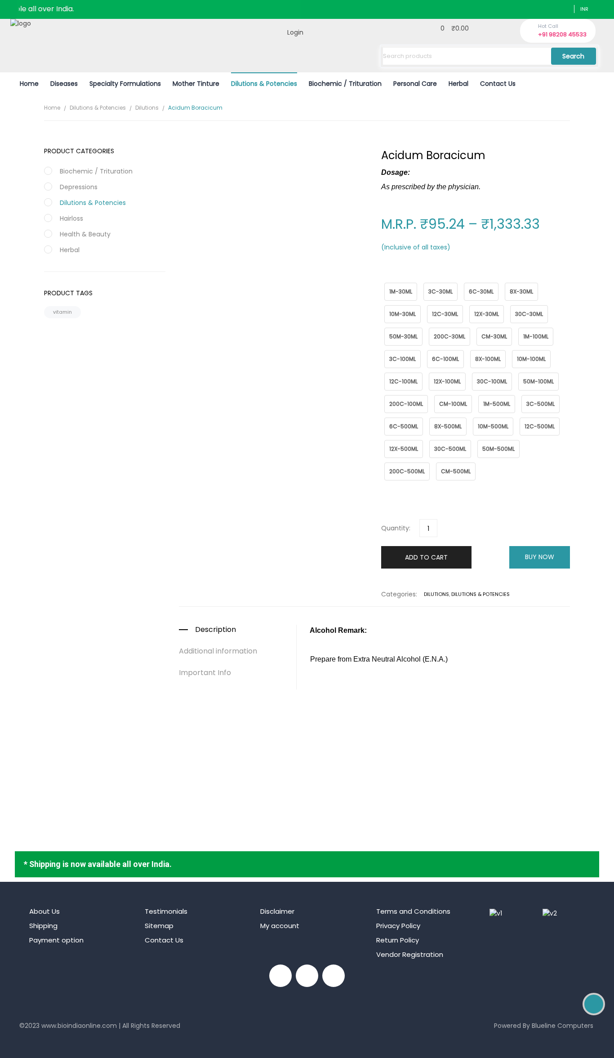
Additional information (218, 651)
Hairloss (71, 218)
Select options (374, 777)
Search (573, 56)
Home (52, 107)
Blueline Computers (562, 1025)
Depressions (79, 186)
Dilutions (147, 107)
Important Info (205, 673)
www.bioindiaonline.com (79, 1025)
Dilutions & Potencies (98, 107)
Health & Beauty (85, 234)
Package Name (402, 278)
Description (215, 630)
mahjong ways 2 (45, 1039)
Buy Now (539, 556)
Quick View (374, 725)
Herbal (70, 249)
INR (584, 9)
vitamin (62, 312)
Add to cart (426, 557)
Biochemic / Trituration (96, 171)
